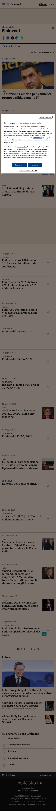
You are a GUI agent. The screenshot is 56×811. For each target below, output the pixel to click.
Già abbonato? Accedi (28, 171)
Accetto (35, 165)
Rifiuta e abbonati (45, 117)
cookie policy (37, 137)
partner (26, 149)
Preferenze (19, 165)
